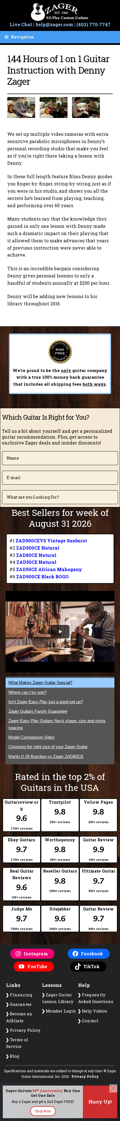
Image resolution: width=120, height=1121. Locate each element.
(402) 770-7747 (93, 24)
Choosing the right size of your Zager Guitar (48, 746)
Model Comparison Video (31, 737)
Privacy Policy (85, 1076)
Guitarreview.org (21, 814)
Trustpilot (60, 811)
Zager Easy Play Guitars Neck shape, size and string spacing (56, 724)
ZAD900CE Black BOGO (42, 576)
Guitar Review (98, 849)
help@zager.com (54, 24)
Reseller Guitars (60, 880)
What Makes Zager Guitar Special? (40, 682)
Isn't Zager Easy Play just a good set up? (45, 701)
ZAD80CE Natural (36, 555)
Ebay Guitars (21, 849)
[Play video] (60, 631)
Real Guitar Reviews (21, 883)
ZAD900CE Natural (37, 548)
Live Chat (21, 24)
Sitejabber (60, 918)
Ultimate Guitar (98, 880)
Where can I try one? (27, 692)
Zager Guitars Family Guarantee (37, 711)
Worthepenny (60, 849)
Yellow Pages (98, 811)
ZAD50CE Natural (36, 562)
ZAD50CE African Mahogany (49, 569)
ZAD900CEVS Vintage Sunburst (51, 540)
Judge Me (22, 918)
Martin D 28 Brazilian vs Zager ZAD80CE (45, 756)
